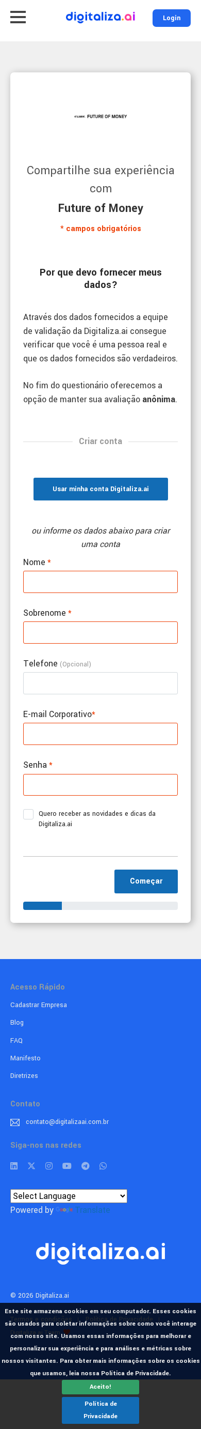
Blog (17, 1022)
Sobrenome (47, 613)
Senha (38, 765)
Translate (92, 1210)
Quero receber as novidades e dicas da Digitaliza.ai (97, 819)
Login (171, 18)
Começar (146, 881)
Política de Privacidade (100, 1410)
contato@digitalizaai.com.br (67, 1122)
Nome (37, 562)
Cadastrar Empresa (38, 1005)
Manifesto (25, 1058)
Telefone (57, 664)
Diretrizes (24, 1076)
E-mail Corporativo (59, 714)
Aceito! (100, 1386)
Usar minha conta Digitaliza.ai (101, 489)
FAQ (16, 1040)
